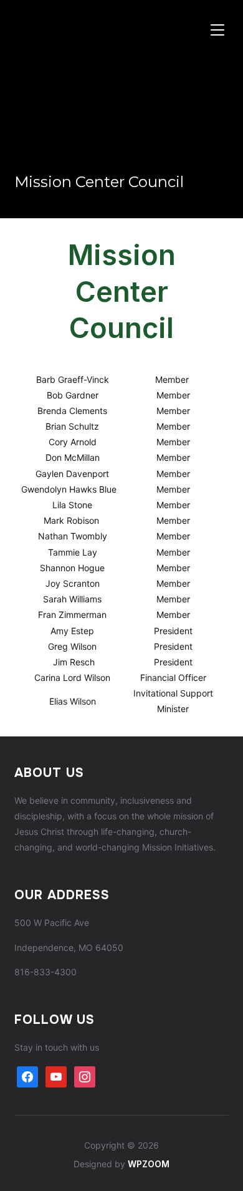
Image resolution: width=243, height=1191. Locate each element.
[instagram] (84, 1076)
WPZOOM (148, 1164)
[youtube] (56, 1076)
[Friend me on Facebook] (27, 1076)
